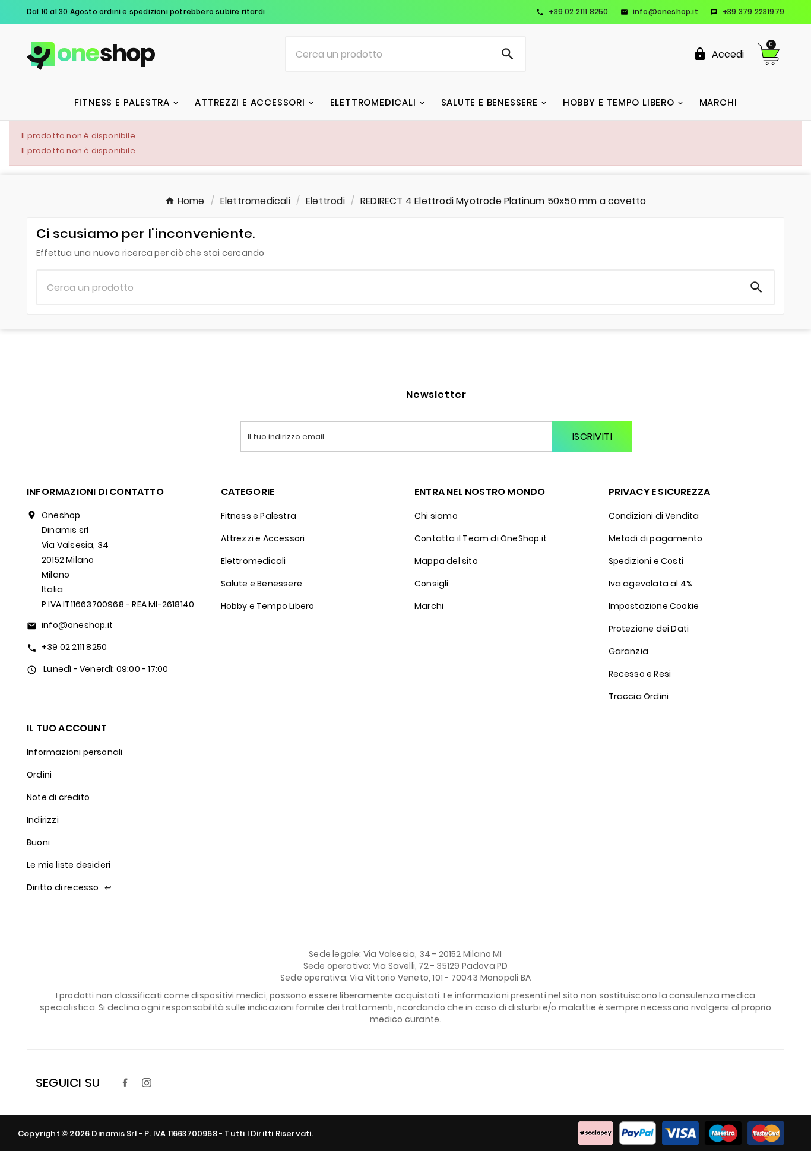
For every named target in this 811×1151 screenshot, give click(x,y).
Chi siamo (436, 516)
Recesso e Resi (640, 674)
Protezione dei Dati (649, 629)
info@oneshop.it (659, 12)
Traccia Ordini (639, 696)
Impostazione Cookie (654, 606)
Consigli (431, 583)
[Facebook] (125, 1083)
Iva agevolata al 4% (651, 583)
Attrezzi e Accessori (263, 538)
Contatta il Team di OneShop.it (480, 538)
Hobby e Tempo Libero (268, 606)
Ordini (39, 775)
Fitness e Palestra (259, 516)
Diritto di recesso (69, 887)
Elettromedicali (253, 561)
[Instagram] (147, 1083)
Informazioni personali (74, 752)
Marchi (428, 606)
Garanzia (629, 651)
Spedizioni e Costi (646, 561)
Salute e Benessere (262, 583)
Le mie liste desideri (68, 865)
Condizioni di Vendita (654, 516)
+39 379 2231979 (747, 12)
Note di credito (58, 797)
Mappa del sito (446, 561)
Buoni (38, 842)
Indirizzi (43, 820)
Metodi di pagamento (656, 538)
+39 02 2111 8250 (572, 12)
